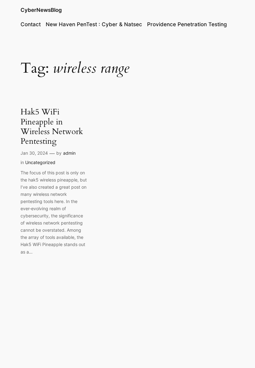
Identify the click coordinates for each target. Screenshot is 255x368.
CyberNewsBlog (41, 10)
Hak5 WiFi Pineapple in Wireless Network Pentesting (52, 126)
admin (69, 153)
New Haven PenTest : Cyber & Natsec (94, 24)
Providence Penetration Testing (187, 24)
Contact (31, 24)
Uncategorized (40, 162)
